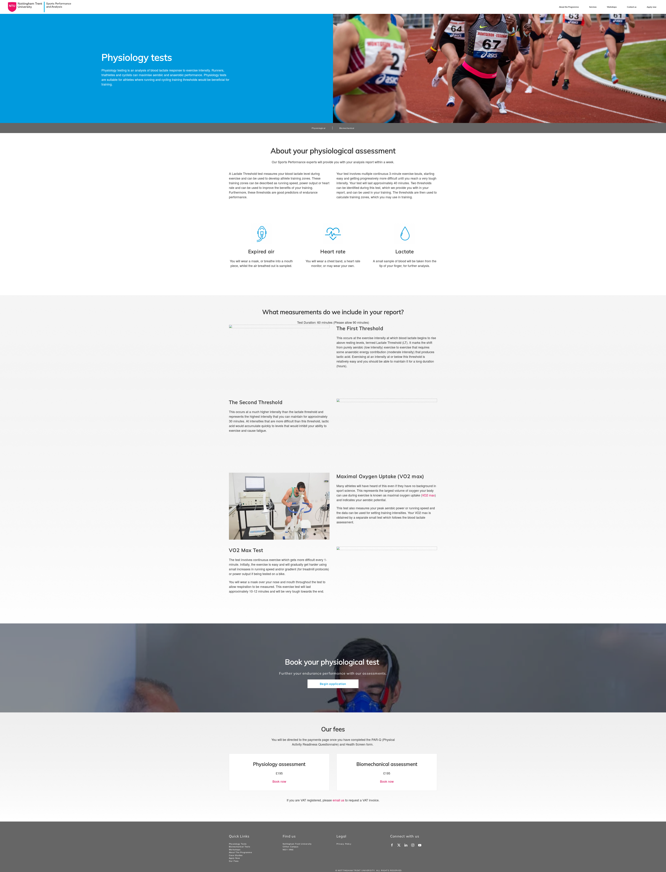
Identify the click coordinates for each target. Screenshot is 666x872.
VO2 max (428, 495)
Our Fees (234, 861)
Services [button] (592, 7)
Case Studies (236, 855)
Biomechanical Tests (239, 846)
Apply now (651, 7)
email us (338, 800)
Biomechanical (346, 128)
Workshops (612, 7)
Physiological (318, 128)
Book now (279, 781)
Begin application (333, 684)
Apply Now (234, 858)
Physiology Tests (238, 843)
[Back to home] (39, 7)
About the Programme (569, 7)
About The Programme (240, 852)
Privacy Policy (343, 843)
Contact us (631, 7)
